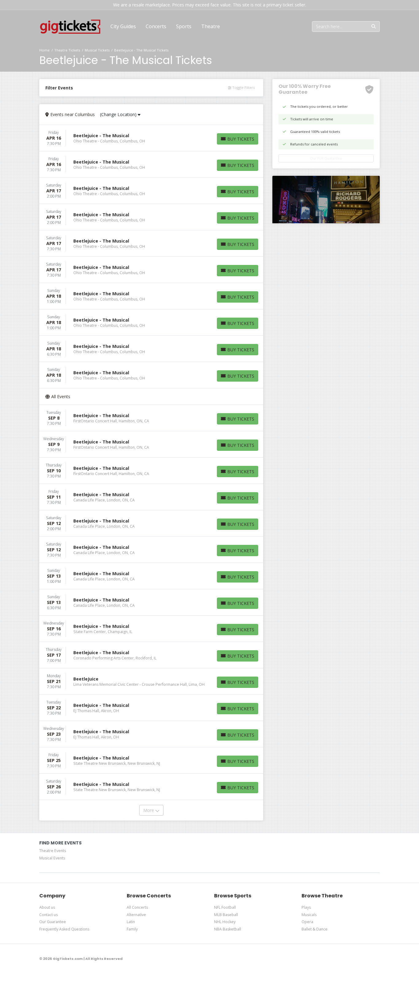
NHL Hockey (225, 921)
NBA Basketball (227, 929)
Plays (306, 907)
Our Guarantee (52, 921)
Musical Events (52, 858)
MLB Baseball (226, 914)
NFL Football (225, 907)
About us (47, 907)
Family (132, 929)
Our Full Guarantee (326, 158)
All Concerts (137, 907)
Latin (131, 921)
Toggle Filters (243, 87)
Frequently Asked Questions (64, 929)
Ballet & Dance (315, 929)
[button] (156, 26)
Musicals (309, 914)
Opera (307, 921)
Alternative (136, 914)
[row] (151, 138)
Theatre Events (52, 850)
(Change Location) (119, 114)
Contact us (48, 914)
